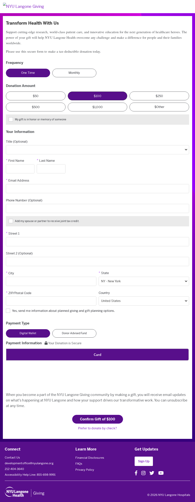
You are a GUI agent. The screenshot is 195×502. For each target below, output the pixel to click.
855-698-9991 (46, 474)
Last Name (47, 161)
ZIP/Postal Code (19, 293)
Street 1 (13, 233)
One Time (28, 73)
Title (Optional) (16, 141)
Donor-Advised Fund (74, 333)
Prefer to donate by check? (97, 428)
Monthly (74, 73)
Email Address (18, 180)
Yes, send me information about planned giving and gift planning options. (63, 311)
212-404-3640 (14, 469)
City (11, 273)
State (105, 273)
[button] (144, 461)
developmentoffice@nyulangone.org (29, 463)
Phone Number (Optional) (24, 200)
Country (104, 293)
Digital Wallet (28, 333)
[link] (103, 458)
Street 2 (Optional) (19, 253)
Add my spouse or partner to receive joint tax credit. (47, 221)
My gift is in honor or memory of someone (40, 119)
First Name (16, 161)
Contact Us (12, 457)
